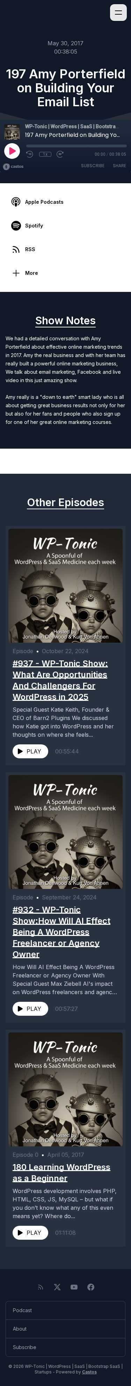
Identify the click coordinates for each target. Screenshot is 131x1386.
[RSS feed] (41, 1287)
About (20, 1329)
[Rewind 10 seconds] (30, 154)
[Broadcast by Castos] (13, 166)
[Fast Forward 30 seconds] (60, 154)
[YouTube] (74, 1287)
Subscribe (92, 166)
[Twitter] (57, 1287)
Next (111, 461)
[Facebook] (91, 1287)
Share (119, 166)
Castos (89, 1372)
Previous (25, 461)
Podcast (22, 1310)
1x (45, 154)
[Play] (12, 150)
